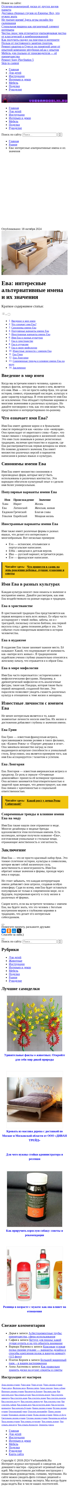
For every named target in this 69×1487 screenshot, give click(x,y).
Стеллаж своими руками (37, 1418)
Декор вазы (25, 1385)
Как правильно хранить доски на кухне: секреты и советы (35, 1368)
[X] (19, 931)
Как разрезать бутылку (22, 1408)
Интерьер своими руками (12, 1391)
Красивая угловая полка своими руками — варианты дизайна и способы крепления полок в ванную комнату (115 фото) (37, 1351)
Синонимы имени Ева (23, 327)
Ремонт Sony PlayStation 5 (17, 59)
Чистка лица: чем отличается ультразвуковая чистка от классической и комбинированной (33, 35)
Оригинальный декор (18, 1411)
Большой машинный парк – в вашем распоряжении (37, 1361)
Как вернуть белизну (34, 1391)
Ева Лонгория (20, 357)
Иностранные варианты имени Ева (30, 334)
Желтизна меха (19, 1388)
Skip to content (10, 63)
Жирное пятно (32, 1388)
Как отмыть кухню (23, 1395)
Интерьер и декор (20, 79)
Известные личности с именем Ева (32, 351)
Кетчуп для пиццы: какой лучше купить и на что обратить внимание (36, 1341)
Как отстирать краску (41, 1395)
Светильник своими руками (13, 1418)
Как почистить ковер (41, 1405)
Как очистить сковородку (32, 1401)
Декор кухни (36, 1385)
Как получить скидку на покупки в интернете (30, 39)
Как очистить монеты (56, 1398)
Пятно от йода (59, 1415)
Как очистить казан (18, 1398)
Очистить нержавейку (37, 1411)
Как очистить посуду (10, 1401)
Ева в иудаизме (20, 344)
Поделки (14, 86)
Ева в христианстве (22, 340)
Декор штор (6, 1388)
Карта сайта (16, 1454)
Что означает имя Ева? (23, 324)
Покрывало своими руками (20, 1415)
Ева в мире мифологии (24, 347)
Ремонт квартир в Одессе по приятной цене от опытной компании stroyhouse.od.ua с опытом (30, 48)
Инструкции (17, 76)
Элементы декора (46, 1425)
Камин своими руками (42, 1408)
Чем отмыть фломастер (28, 1425)
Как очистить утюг (52, 1401)
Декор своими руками (52, 1385)
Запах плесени (46, 1388)
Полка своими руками (42, 1415)
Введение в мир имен (23, 320)
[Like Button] (2, 924)
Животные (15, 960)
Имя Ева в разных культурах (27, 337)
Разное (13, 977)
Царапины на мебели (57, 1418)
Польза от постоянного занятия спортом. (27, 43)
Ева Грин (18, 354)
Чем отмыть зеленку (50, 1421)
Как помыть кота (24, 1405)
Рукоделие (15, 89)
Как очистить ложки (37, 1398)
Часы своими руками (10, 1421)
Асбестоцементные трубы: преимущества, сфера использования (35, 1335)
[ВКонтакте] (3, 931)
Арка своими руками (10, 1385)
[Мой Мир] (14, 931)
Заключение (19, 367)
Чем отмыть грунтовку (31, 1421)
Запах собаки (59, 1388)
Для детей (15, 72)
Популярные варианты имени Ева (30, 330)
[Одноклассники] (9, 931)
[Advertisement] (34, 190)
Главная (14, 69)
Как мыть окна (50, 1391)
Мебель (13, 82)
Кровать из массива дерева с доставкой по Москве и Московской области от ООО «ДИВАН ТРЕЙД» (34, 1136)
